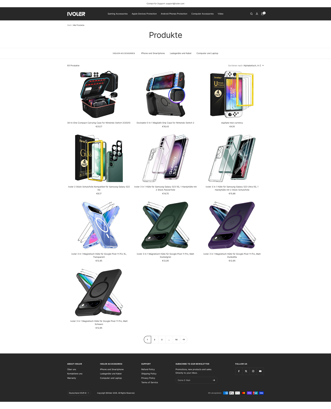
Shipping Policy (148, 373)
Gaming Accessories (118, 13)
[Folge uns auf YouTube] (260, 371)
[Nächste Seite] (183, 339)
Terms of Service (149, 382)
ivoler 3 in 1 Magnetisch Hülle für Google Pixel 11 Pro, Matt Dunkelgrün (165, 255)
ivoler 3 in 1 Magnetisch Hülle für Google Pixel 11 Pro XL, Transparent (99, 255)
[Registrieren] (214, 380)
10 (176, 339)
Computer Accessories (202, 13)
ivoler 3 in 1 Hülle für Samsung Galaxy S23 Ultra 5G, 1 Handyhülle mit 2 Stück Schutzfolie (232, 188)
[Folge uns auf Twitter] (246, 371)
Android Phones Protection (174, 13)
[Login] (257, 14)
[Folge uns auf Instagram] (253, 371)
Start (69, 25)
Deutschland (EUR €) (77, 393)
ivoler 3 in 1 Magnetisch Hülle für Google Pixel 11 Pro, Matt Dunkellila (232, 255)
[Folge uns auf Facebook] (238, 371)
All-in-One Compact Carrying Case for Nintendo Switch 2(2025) (98, 122)
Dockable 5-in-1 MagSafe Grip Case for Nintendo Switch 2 (165, 122)
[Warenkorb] (262, 14)
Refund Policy (148, 369)
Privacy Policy (148, 378)
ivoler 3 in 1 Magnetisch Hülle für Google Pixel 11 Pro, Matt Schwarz (99, 322)
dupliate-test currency (232, 122)
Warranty (71, 378)
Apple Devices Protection (144, 13)
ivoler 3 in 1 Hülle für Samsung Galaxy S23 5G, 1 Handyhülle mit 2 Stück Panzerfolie (165, 188)
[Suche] (251, 14)
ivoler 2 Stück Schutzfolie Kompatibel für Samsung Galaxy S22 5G (99, 188)
